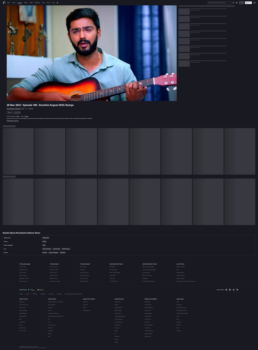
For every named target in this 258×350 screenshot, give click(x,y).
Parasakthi (50, 330)
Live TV (48, 2)
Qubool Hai (112, 278)
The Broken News (119, 322)
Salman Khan (148, 310)
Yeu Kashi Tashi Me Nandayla (149, 269)
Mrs (49, 319)
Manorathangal (118, 310)
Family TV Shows (53, 272)
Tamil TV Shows (22, 272)
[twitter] (233, 289)
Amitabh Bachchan (149, 330)
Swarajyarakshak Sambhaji (148, 281)
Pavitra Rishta (113, 275)
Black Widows (118, 325)
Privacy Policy (43, 294)
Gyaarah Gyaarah (118, 307)
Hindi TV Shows (22, 267)
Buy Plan (249, 2)
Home (8, 2)
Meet (178, 269)
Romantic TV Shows (54, 269)
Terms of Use (51, 294)
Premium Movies (52, 299)
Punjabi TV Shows (23, 281)
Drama (26, 116)
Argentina (179, 322)
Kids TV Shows (22, 330)
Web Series (37, 2)
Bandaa (50, 333)
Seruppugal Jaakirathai (120, 316)
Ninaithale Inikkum (14, 108)
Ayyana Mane (118, 302)
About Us (28, 294)
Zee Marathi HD (86, 310)
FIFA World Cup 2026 (181, 307)
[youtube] (237, 289)
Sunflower (117, 336)
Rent (53, 2)
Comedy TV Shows (54, 275)
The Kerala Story (52, 325)
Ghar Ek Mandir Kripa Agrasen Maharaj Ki (186, 281)
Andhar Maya (118, 313)
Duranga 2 (117, 328)
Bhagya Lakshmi (180, 272)
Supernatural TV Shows (55, 281)
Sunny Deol (147, 322)
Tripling (116, 339)
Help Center (35, 294)
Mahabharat (22, 302)
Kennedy (50, 307)
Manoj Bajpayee (148, 313)
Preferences (59, 294)
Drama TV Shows (53, 267)
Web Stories (179, 304)
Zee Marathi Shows (84, 272)
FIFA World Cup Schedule (182, 313)
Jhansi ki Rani (22, 307)
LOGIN (241, 2)
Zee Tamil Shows (83, 278)
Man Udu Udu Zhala (147, 275)
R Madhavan (147, 302)
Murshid (116, 304)
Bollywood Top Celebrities (151, 299)
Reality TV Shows (53, 278)
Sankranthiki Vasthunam (53, 313)
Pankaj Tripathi (148, 316)
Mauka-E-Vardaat (180, 278)
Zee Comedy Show (181, 275)
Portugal (178, 330)
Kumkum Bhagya (23, 310)
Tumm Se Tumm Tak (23, 304)
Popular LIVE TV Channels (89, 299)
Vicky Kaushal (148, 319)
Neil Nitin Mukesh (149, 325)
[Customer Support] (233, 3)
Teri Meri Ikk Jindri (114, 281)
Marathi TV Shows (23, 269)
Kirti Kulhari (147, 328)
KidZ (43, 2)
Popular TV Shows (23, 299)
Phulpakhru (145, 278)
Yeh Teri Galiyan (113, 269)
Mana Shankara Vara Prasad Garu (55, 316)
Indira (20, 325)
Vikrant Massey (148, 304)
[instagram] (230, 289)
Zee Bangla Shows (84, 281)
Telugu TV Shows (23, 275)
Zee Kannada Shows (84, 275)
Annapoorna (22, 322)
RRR (49, 336)
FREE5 (31, 2)
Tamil (17, 116)
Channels (21, 294)
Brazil (178, 328)
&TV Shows (82, 269)
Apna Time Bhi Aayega (115, 272)
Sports (13, 2)
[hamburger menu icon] (254, 3)
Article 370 (50, 328)
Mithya (116, 330)
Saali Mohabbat (51, 304)
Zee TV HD (85, 304)
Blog (178, 302)
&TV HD (84, 307)
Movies (25, 2)
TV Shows (20, 2)
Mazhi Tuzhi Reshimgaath (148, 267)
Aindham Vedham (119, 319)
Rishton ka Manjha (181, 267)
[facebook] (226, 289)
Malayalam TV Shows (24, 278)
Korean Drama (22, 328)
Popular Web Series (119, 299)
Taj (115, 333)
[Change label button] (237, 3)
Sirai (49, 322)
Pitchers (116, 342)
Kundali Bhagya (23, 313)
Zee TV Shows (83, 267)
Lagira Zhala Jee (146, 272)
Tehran (49, 310)
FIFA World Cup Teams (182, 310)
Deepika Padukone (149, 307)
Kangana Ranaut (148, 333)
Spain (178, 319)
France (178, 316)
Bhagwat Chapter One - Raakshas (55, 302)
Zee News (85, 302)
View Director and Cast (12, 121)
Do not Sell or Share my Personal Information (73, 294)
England (178, 325)
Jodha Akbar (112, 267)
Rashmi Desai (148, 336)
